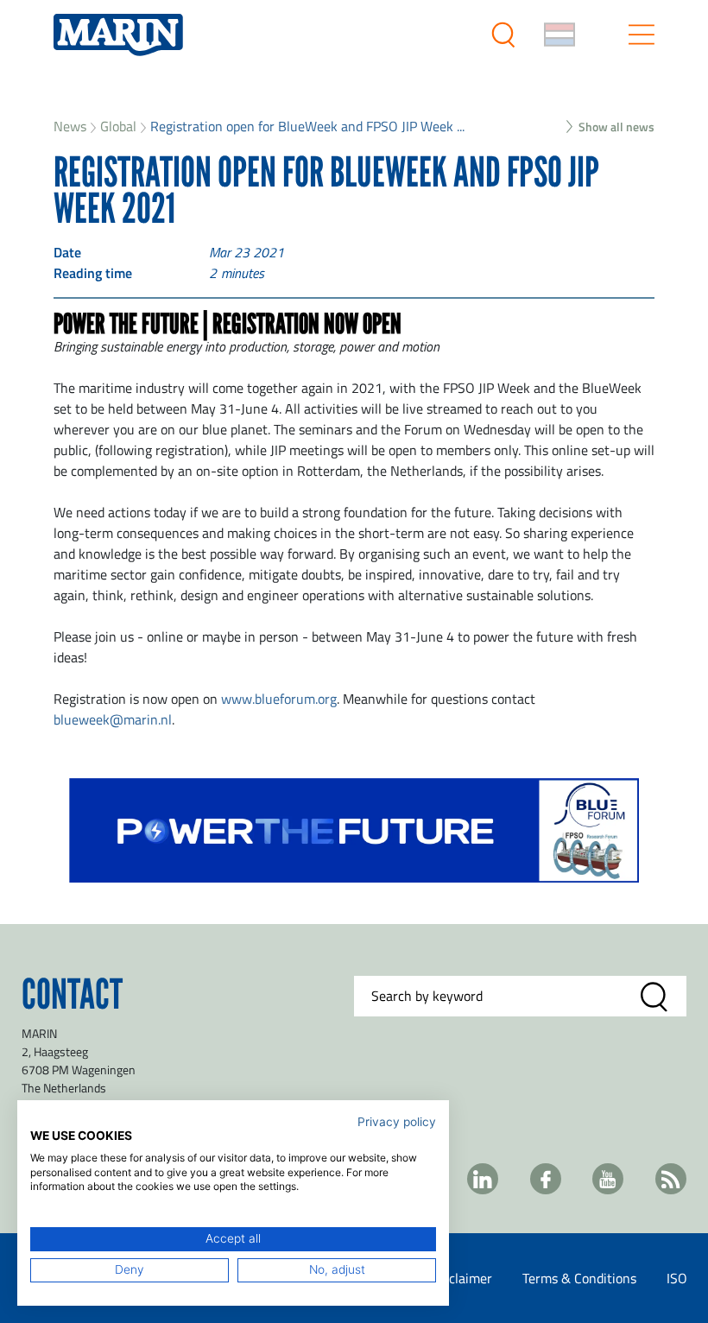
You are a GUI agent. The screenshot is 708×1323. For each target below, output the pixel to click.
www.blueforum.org (279, 698)
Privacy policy (396, 1122)
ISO (677, 1278)
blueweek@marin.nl (113, 719)
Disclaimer (461, 1278)
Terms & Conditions (579, 1278)
